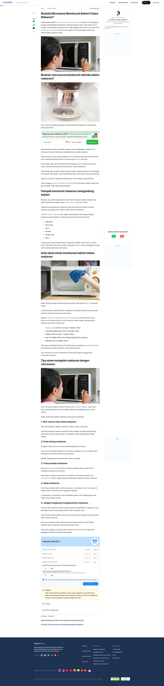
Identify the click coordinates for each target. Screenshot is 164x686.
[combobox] (95, 558)
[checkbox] (43, 580)
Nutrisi (42, 8)
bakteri (78, 159)
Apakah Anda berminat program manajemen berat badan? (59, 565)
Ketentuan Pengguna (99, 649)
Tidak (51, 568)
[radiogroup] (91, 549)
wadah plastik (52, 468)
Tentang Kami (116, 649)
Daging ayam (50, 328)
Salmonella (69, 202)
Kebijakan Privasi (98, 652)
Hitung (90, 583)
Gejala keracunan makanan (50, 214)
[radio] (84, 550)
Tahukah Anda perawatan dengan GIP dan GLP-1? (56, 571)
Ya (45, 568)
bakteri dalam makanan (79, 407)
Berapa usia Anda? (47, 553)
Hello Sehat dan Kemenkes (100, 664)
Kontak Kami (116, 658)
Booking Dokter (86, 656)
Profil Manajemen (117, 652)
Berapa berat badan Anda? (49, 562)
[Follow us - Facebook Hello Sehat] (42, 655)
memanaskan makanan (49, 30)
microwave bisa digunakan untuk (69, 22)
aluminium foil (45, 478)
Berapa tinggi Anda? (48, 558)
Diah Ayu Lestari (115, 26)
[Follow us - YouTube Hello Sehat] (55, 655)
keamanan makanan (91, 345)
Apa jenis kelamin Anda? (49, 549)
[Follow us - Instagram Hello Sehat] (45, 655)
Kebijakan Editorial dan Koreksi (102, 655)
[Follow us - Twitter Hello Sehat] (52, 655)
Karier (114, 655)
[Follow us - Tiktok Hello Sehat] (59, 655)
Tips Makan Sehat (51, 8)
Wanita (96, 549)
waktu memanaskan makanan (62, 183)
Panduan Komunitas (98, 661)
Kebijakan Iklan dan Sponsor (101, 658)
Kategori (84, 646)
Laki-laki (88, 549)
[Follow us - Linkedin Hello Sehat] (48, 655)
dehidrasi (78, 245)
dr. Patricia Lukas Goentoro (118, 20)
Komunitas (85, 661)
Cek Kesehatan (86, 651)
